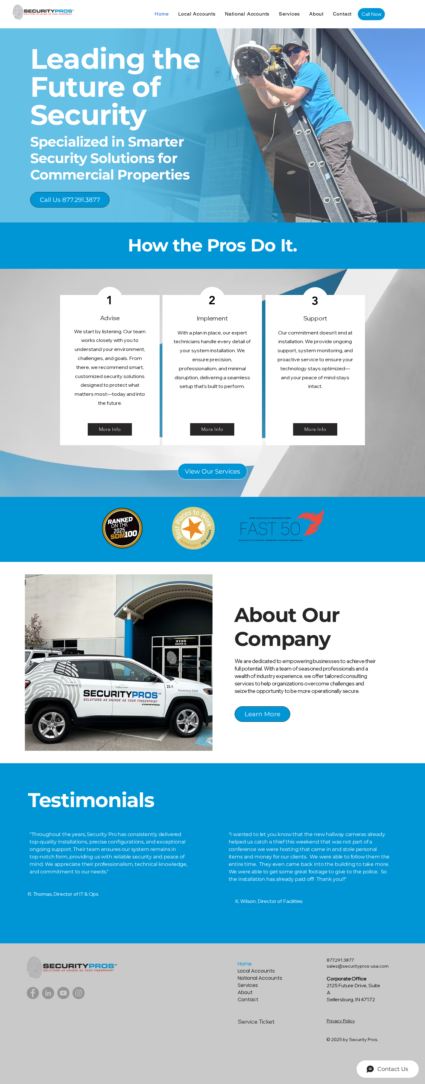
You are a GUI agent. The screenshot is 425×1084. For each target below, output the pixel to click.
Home (245, 963)
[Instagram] (78, 993)
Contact (248, 999)
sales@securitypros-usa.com (358, 966)
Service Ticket (256, 1021)
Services (248, 985)
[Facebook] (33, 993)
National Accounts (260, 978)
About (245, 992)
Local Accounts (256, 970)
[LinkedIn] (48, 993)
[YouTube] (63, 993)
